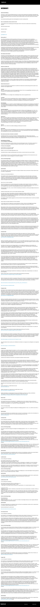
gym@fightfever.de (4, 34)
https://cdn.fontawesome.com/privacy (7, 554)
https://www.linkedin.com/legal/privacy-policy (8, 390)
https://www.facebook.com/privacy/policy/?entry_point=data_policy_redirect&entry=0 (14, 282)
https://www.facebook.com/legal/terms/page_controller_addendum (11, 274)
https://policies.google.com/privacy (6, 599)
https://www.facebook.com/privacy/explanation (8, 454)
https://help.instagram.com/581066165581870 (8, 345)
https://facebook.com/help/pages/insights (7, 295)
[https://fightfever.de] (3, 2)
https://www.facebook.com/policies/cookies (7, 285)
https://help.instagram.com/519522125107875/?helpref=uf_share (11, 339)
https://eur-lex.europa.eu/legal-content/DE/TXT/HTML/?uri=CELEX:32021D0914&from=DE (15, 441)
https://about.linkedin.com (5, 386)
